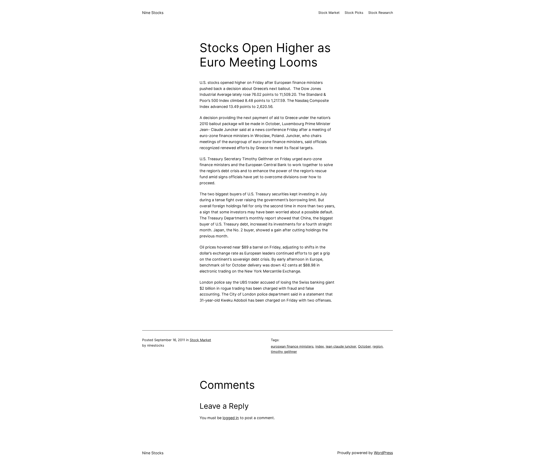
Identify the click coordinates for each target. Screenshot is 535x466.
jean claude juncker (341, 346)
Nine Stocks (152, 12)
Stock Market (200, 340)
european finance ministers (292, 346)
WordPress (383, 453)
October (364, 346)
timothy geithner (284, 352)
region (378, 346)
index (319, 346)
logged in (231, 418)
